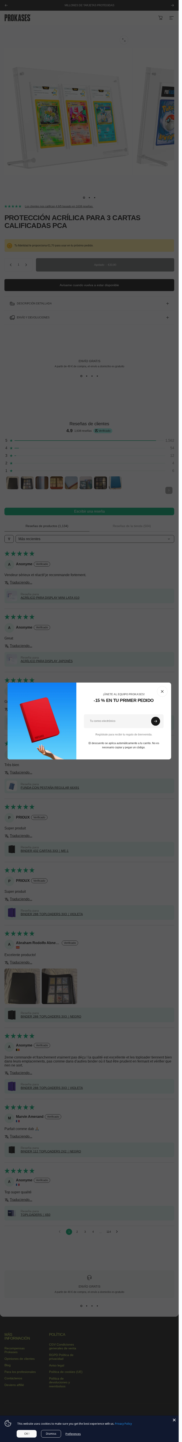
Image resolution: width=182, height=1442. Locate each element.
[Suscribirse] (155, 721)
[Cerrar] (162, 691)
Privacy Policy (123, 1424)
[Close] (174, 1420)
